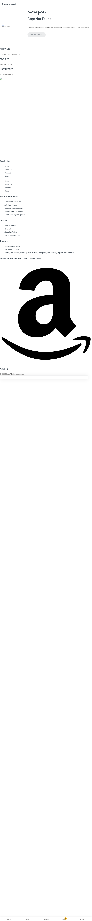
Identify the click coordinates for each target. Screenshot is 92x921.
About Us (8, 169)
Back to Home (36, 35)
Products (8, 173)
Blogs (6, 176)
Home (6, 166)
